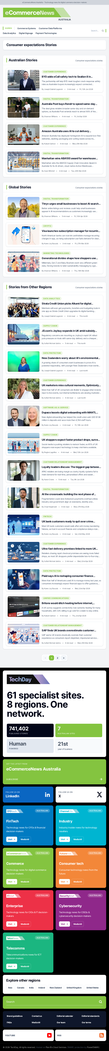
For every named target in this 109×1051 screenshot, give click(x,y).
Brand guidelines (14, 1016)
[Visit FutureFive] (72, 853)
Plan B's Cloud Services (56, 1047)
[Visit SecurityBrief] (72, 896)
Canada (20, 987)
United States (92, 987)
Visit (10, 839)
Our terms (86, 1022)
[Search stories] (100, 1002)
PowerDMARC (93, 1047)
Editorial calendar (65, 1016)
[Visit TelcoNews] (19, 938)
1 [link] (51, 658)
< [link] (45, 657)
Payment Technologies (46, 33)
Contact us (37, 1016)
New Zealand (56, 987)
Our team (61, 1022)
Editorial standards (90, 1016)
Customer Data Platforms (50, 28)
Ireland (41, 987)
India (31, 987)
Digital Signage (26, 33)
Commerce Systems (26, 28)
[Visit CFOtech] (19, 811)
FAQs (9, 1022)
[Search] (102, 30)
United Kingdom (74, 987)
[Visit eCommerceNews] (19, 853)
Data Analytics (9, 33)
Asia (10, 987)
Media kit (25, 839)
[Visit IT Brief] (19, 896)
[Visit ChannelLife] (72, 811)
